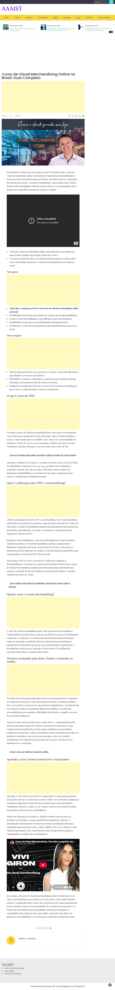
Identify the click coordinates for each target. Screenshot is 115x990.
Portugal (66, 17)
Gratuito (29, 17)
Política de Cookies (12, 973)
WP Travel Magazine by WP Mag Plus (69, 986)
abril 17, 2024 (7, 116)
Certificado (42, 17)
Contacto (89, 17)
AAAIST (12, 8)
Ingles (55, 17)
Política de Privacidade (14, 968)
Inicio (6, 17)
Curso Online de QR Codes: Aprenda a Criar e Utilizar (22, 29)
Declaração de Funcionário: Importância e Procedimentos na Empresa (99, 29)
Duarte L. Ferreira (27, 938)
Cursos (17, 17)
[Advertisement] (57, 52)
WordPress (46, 986)
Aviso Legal (9, 971)
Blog (78, 17)
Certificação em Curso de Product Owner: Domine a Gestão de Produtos (61, 29)
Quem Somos (104, 17)
